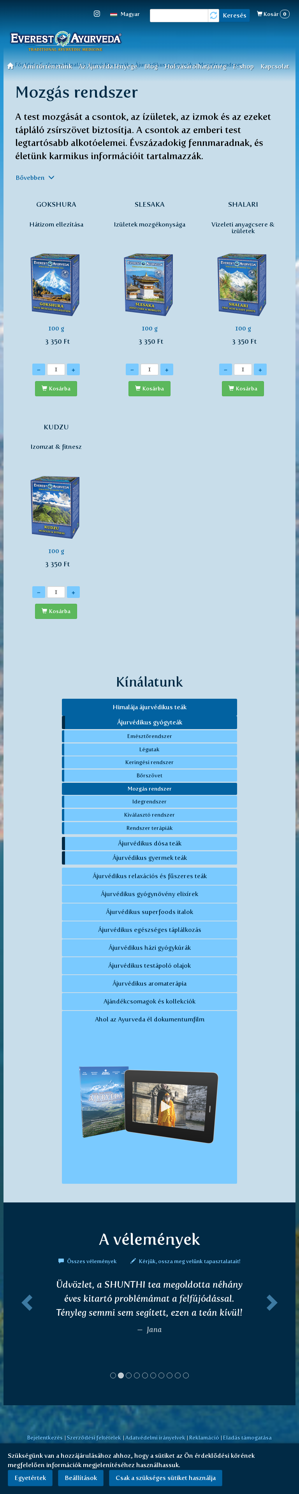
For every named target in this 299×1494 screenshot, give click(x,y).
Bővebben (31, 177)
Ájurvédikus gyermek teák (150, 857)
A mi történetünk (47, 66)
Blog (151, 66)
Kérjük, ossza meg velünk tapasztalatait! (189, 1261)
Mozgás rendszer (150, 789)
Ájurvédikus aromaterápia (149, 983)
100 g (56, 273)
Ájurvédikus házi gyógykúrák (150, 947)
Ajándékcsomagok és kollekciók (149, 1001)
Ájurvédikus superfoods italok (149, 912)
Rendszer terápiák (150, 828)
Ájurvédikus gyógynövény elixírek (149, 894)
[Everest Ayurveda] (65, 42)
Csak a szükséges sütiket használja (166, 1478)
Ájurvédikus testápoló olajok (149, 965)
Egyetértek (30, 1478)
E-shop (243, 66)
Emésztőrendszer (149, 736)
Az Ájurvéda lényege (108, 66)
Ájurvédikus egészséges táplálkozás (149, 929)
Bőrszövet (149, 775)
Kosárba (59, 388)
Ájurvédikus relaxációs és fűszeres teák (150, 876)
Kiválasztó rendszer (149, 815)
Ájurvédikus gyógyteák (149, 722)
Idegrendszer (149, 801)
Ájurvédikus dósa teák (149, 843)
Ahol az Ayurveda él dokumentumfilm (149, 1019)
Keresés (234, 15)
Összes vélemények (92, 1261)
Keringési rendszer (149, 762)
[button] (25, 1332)
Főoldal (12, 65)
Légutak (149, 749)
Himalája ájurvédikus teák (149, 707)
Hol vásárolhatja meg (195, 66)
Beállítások (81, 1478)
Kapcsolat (274, 66)
